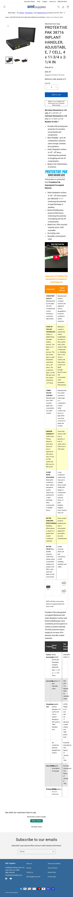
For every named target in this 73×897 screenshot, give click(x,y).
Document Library (29, 1)
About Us (29, 863)
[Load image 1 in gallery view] (9, 60)
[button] (4, 7)
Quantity (47, 83)
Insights (44, 1)
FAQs (38, 1)
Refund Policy (52, 872)
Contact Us (52, 1)
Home (7, 17)
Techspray (29, 13)
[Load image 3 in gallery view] (24, 60)
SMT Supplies (14, 892)
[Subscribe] (53, 851)
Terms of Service (52, 868)
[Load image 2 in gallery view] (16, 60)
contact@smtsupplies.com (13, 875)
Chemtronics (42, 13)
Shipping (47, 75)
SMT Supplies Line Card (33, 876)
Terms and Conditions (54, 863)
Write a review (36, 821)
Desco (21, 13)
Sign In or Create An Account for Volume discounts (56, 103)
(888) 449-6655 (62, 1)
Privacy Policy (52, 876)
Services (28, 868)
